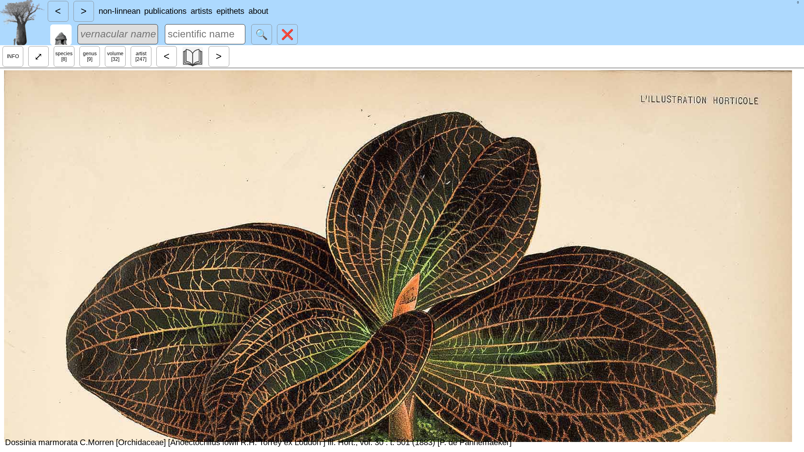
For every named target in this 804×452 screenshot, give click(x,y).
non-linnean (119, 11)
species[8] (64, 56)
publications (165, 11)
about (258, 11)
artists (201, 11)
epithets (230, 11)
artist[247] (140, 56)
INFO (13, 56)
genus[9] (90, 56)
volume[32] (115, 56)
